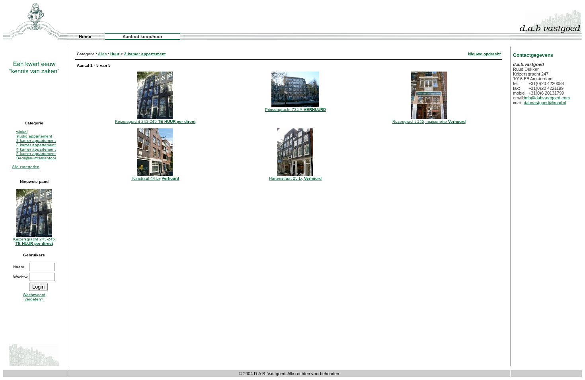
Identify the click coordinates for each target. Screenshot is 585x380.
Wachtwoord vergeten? (34, 297)
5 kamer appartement (36, 153)
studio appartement (34, 136)
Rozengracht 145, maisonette (429, 121)
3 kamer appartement (36, 145)
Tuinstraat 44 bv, (155, 178)
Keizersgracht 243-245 (34, 241)
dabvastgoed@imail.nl (545, 102)
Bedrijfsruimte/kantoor (36, 158)
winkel (21, 132)
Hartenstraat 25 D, (295, 178)
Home (85, 36)
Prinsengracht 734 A (295, 109)
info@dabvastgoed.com (547, 97)
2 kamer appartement (36, 140)
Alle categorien (25, 167)
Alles (102, 54)
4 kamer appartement (36, 149)
